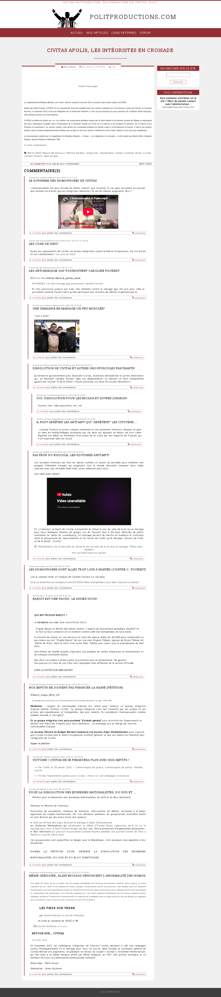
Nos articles (97, 32)
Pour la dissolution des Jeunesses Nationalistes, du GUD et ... (83, 792)
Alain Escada (51, 156)
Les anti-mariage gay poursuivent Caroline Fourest (74, 271)
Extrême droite (133, 153)
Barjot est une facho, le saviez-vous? (65, 599)
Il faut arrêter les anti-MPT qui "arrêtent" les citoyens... (87, 422)
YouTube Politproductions (82, 2)
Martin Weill (34, 153)
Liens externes (124, 32)
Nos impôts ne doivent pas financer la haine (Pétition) (76, 687)
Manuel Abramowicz (53, 153)
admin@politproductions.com (178, 107)
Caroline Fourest (33, 156)
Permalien (140, 233)
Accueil (77, 32)
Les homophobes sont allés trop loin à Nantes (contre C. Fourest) (87, 569)
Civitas (147, 153)
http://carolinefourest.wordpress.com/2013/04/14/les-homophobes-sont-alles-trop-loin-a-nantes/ (85, 582)
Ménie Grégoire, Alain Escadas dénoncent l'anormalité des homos (87, 876)
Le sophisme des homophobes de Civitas (63, 181)
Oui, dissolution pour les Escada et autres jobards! (82, 398)
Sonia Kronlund (52, 915)
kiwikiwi (43, 789)
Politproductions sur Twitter (124, 2)
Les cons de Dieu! (43, 244)
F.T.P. (45, 595)
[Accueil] (67, 17)
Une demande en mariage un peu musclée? (69, 308)
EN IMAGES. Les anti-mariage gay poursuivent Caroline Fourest (67, 283)
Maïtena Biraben (75, 153)
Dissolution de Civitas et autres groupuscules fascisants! (84, 368)
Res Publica (70, 66)
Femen (119, 153)
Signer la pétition (40, 743)
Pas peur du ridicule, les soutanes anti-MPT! (71, 455)
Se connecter (38, 164)
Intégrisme (92, 153)
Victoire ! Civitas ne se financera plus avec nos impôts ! (81, 760)
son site (55, 120)
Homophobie (107, 153)
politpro (43, 566)
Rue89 (56, 541)
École (153, 2)
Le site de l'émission (72, 915)
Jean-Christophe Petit (72, 623)
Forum (145, 32)
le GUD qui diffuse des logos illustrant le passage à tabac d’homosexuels (71, 822)
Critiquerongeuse (47, 177)
